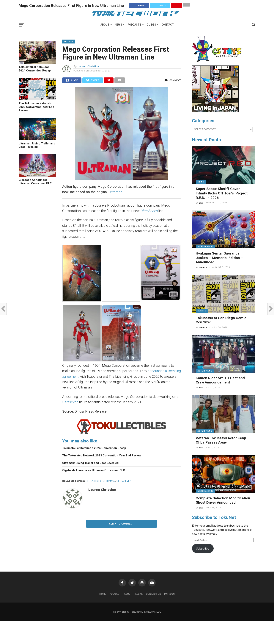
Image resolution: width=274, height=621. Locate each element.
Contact (167, 24)
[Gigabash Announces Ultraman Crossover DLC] (37, 175)
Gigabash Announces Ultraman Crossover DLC (35, 181)
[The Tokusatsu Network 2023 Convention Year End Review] (37, 99)
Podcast (115, 593)
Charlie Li (204, 267)
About (104, 24)
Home (102, 593)
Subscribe (202, 548)
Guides (151, 24)
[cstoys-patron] (218, 63)
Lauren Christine (88, 66)
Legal (139, 593)
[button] (81, 274)
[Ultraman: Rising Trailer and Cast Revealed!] (37, 139)
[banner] (215, 111)
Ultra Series (94, 481)
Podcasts (134, 24)
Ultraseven (70, 402)
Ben (201, 203)
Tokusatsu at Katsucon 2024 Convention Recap (35, 68)
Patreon (169, 593)
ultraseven (123, 481)
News (118, 24)
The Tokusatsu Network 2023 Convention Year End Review (36, 107)
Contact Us (153, 593)
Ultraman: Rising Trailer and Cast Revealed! (37, 145)
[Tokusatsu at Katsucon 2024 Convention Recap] (37, 62)
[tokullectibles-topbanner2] (121, 434)
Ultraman (115, 192)
